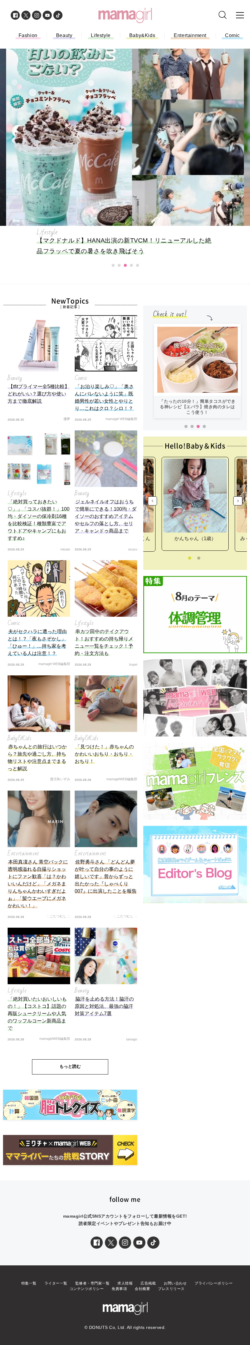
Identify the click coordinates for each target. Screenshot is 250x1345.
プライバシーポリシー (214, 1283)
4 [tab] (204, 427)
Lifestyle (100, 35)
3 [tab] (198, 427)
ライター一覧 (56, 1283)
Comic (232, 35)
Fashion (28, 35)
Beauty (64, 35)
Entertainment (190, 35)
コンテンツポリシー (87, 1289)
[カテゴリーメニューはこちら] (240, 15)
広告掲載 (148, 1283)
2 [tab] (192, 427)
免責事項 (119, 1289)
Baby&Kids (142, 35)
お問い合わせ (175, 1283)
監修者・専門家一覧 (92, 1283)
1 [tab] (186, 427)
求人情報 (125, 1283)
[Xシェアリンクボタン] (111, 1242)
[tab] (113, 265)
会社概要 (142, 1289)
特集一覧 (29, 1283)
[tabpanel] (197, 371)
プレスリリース (171, 1289)
